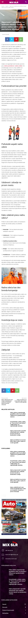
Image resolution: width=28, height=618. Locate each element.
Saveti (7, 6)
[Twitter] (12, 39)
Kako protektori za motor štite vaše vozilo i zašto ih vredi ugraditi (21, 401)
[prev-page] (2, 496)
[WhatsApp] (21, 39)
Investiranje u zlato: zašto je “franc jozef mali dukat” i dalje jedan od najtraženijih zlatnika (18, 424)
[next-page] (5, 496)
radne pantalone (9, 66)
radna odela (18, 66)
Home (2, 6)
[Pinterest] (16, 39)
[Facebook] (7, 39)
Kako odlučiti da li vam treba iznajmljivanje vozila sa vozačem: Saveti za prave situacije (7, 402)
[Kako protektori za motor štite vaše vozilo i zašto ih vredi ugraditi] (5, 441)
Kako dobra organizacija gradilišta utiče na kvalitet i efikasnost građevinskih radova (18, 415)
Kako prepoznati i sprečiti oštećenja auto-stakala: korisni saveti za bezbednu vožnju (18, 433)
